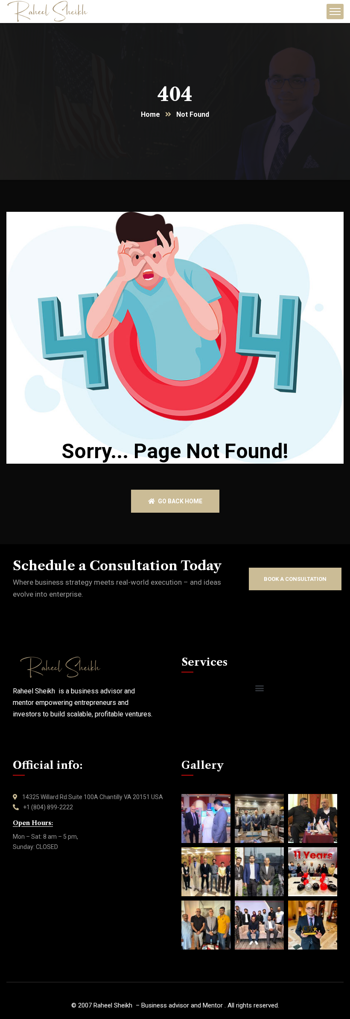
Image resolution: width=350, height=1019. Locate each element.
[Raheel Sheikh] (47, 11)
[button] (259, 688)
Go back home (179, 501)
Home (150, 114)
